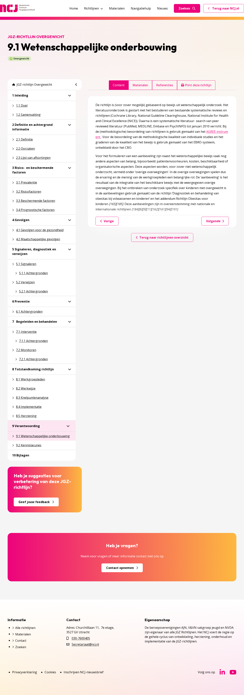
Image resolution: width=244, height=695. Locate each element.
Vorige (109, 221)
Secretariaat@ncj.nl (85, 644)
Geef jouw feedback (34, 502)
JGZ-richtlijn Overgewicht (34, 84)
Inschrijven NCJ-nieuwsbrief (84, 672)
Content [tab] (118, 85)
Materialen (117, 8)
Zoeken (184, 8)
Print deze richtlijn (197, 85)
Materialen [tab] (140, 85)
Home (73, 8)
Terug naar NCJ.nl (226, 9)
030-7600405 (81, 638)
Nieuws (162, 8)
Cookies (50, 672)
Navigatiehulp (141, 8)
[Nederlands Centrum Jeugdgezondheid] (17, 8)
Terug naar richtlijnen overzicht (164, 237)
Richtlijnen (91, 8)
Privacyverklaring (24, 672)
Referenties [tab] (164, 85)
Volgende (213, 221)
